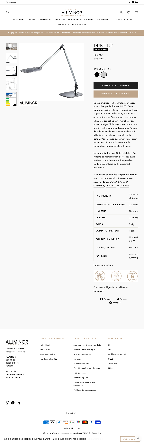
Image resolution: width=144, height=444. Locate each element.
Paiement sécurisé (81, 363)
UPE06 (110, 358)
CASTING (124, 185)
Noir (97, 74)
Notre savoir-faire (47, 354)
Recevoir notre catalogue (84, 349)
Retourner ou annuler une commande (84, 384)
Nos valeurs (45, 349)
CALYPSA (116, 182)
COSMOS (111, 185)
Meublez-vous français (117, 354)
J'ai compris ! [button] (130, 439)
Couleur (102, 69)
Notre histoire (46, 345)
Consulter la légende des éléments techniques (111, 289)
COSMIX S (99, 185)
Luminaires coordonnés (80, 19)
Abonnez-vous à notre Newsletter (88, 345)
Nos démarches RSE (48, 358)
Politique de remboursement (86, 390)
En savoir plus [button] (95, 439)
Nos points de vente (82, 354)
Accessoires (103, 19)
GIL (109, 345)
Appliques (60, 19)
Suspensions (44, 19)
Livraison (77, 358)
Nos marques (79, 24)
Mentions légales (81, 377)
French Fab (112, 363)
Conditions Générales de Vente (87, 368)
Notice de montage (103, 265)
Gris (103, 74)
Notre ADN (63, 24)
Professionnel (11, 2)
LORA (126, 182)
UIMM (110, 368)
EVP (109, 349)
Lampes (31, 19)
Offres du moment (122, 19)
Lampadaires (18, 19)
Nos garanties (80, 372)
